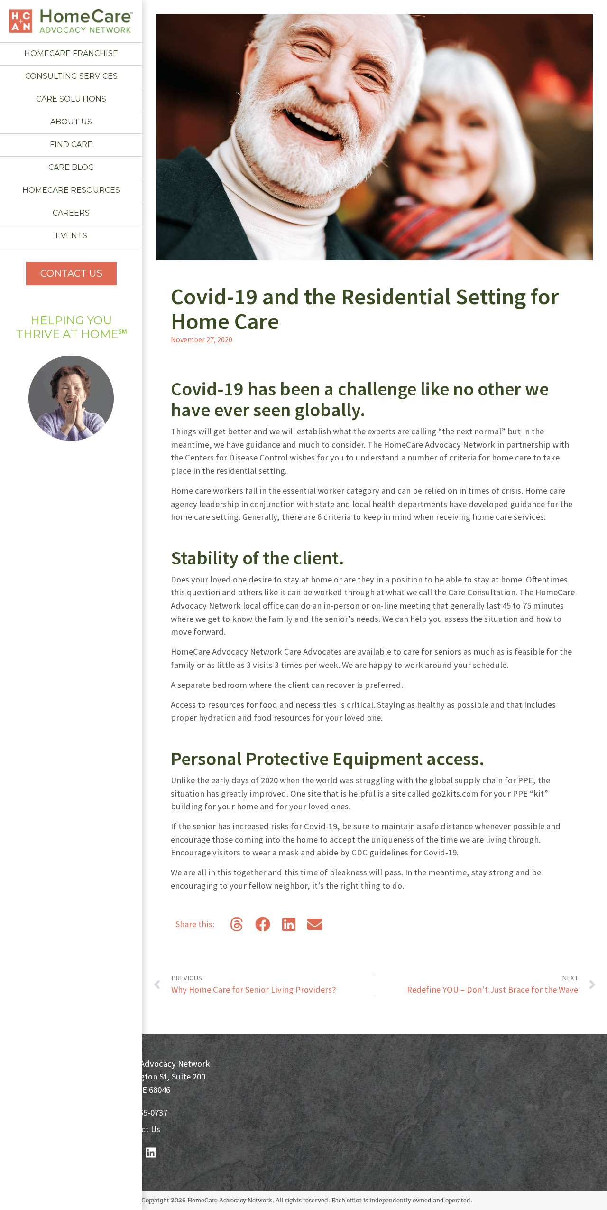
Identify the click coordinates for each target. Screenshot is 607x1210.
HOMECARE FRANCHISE (71, 53)
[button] (236, 924)
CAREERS (71, 212)
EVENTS (71, 235)
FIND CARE (71, 144)
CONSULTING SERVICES (71, 76)
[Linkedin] (150, 1152)
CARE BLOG (71, 167)
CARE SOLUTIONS (71, 98)
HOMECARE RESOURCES (71, 190)
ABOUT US (71, 121)
